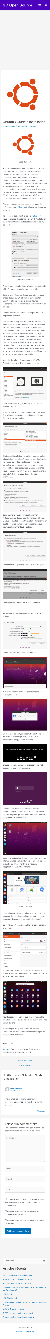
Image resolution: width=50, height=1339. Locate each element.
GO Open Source (17, 5)
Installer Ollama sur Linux (13, 1309)
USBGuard (7, 1294)
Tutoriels (21, 126)
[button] (46, 5)
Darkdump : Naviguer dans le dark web (19, 1317)
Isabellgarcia (16, 1088)
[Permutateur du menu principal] (39, 5)
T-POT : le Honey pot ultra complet (18, 1313)
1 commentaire (9, 126)
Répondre (41, 1111)
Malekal (6, 1049)
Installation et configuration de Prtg (18, 1279)
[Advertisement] (25, 36)
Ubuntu (21, 207)
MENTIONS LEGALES (25, 1331)
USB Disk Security (10, 1298)
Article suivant (25, 1065)
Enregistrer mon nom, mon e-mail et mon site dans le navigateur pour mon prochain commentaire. (24, 1202)
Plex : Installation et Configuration (17, 1275)
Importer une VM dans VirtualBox (17, 1283)
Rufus (34, 216)
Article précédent (25, 1061)
